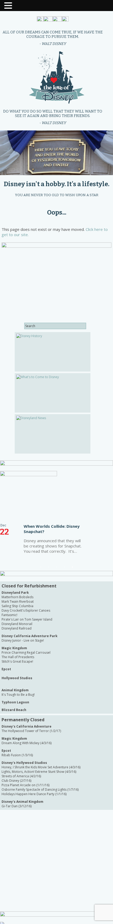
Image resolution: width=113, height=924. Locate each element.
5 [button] (72, 567)
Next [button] (101, 521)
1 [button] (40, 567)
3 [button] (56, 567)
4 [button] (64, 567)
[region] (56, 152)
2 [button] (48, 567)
